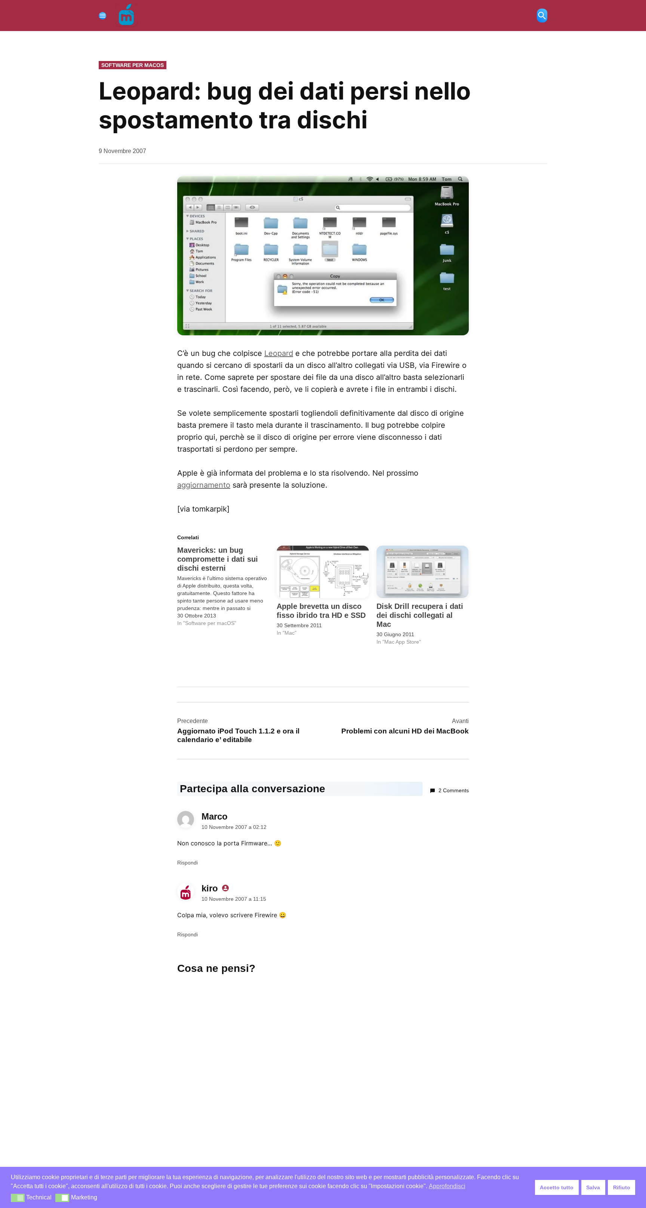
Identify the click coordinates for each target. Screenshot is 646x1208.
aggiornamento (203, 485)
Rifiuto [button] (621, 1187)
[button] (18, 1198)
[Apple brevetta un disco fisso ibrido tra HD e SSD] (323, 572)
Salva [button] (593, 1187)
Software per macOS (132, 65)
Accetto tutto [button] (556, 1187)
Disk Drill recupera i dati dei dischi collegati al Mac (419, 615)
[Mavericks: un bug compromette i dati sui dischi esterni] (227, 586)
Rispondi (187, 863)
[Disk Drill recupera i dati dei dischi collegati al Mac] (422, 572)
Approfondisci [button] (447, 1186)
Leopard (278, 353)
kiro (210, 888)
